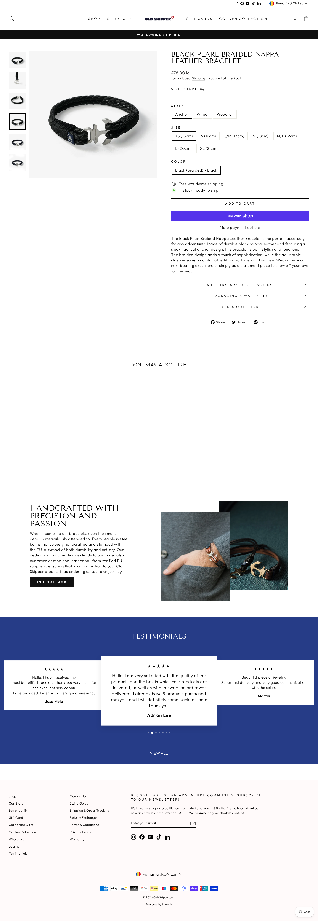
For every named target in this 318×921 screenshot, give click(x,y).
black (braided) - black (196, 170)
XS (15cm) (184, 136)
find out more (52, 582)
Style (178, 106)
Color (178, 161)
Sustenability (18, 810)
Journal (14, 846)
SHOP (94, 18)
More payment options (240, 227)
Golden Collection (243, 18)
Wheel (202, 114)
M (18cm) (260, 136)
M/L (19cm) (287, 136)
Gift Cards (199, 18)
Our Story (119, 18)
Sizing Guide (79, 803)
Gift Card (16, 818)
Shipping (198, 78)
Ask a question (240, 307)
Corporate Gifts (21, 825)
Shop (12, 796)
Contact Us (78, 796)
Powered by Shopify (159, 904)
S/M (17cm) (234, 136)
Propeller (225, 114)
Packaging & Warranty (240, 296)
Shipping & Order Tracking (240, 285)
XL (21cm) (209, 148)
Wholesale (16, 839)
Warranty (77, 839)
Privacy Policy (80, 832)
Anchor (181, 114)
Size (176, 127)
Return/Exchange (83, 818)
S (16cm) (208, 136)
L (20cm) (183, 148)
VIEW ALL (159, 753)
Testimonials (18, 853)
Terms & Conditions (84, 825)
